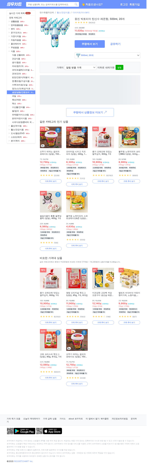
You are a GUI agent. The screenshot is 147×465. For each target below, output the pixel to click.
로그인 (124, 4)
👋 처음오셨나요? (92, 4)
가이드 (63, 418)
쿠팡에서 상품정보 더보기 (88, 112)
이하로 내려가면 (105, 67)
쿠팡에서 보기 (90, 43)
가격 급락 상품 (50, 418)
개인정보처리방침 (120, 418)
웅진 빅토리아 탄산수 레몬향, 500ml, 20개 (100, 18)
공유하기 (115, 43)
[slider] (81, 22)
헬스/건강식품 (63, 12)
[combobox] (107, 55)
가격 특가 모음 (13, 418)
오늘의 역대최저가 (31, 418)
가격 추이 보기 (50, 181)
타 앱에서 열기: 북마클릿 (97, 418)
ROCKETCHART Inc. (23, 461)
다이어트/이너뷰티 (81, 12)
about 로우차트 (76, 418)
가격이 (60, 67)
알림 (119, 67)
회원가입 (134, 4)
